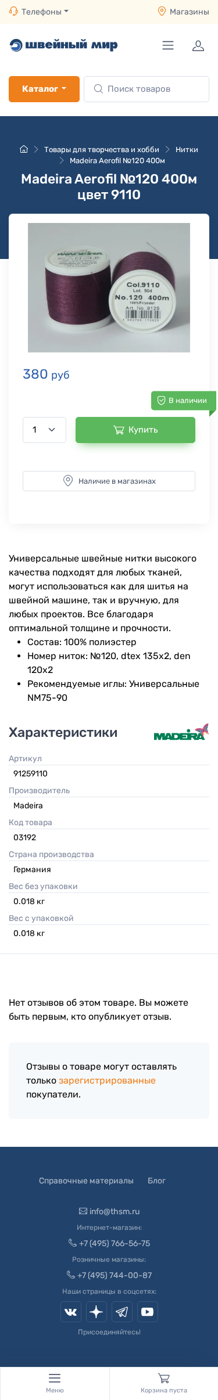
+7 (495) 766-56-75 (114, 1243)
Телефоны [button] (42, 12)
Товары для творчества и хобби (101, 149)
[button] (109, 287)
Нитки (187, 149)
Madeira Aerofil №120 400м (117, 160)
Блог (157, 1181)
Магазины (189, 12)
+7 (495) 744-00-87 (114, 1275)
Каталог (40, 89)
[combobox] (146, 89)
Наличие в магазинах (117, 481)
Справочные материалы (86, 1181)
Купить (143, 429)
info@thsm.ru (115, 1212)
